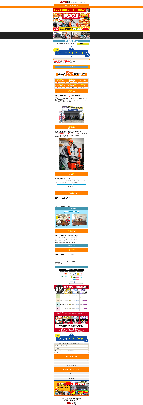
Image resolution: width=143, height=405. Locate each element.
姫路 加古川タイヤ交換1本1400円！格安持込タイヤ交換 (71, 398)
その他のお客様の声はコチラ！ (71, 66)
